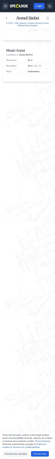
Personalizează (42, 441)
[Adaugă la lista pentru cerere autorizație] (47, 18)
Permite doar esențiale (16, 454)
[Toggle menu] (5, 6)
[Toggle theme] (50, 6)
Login (39, 6)
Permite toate (39, 454)
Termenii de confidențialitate (26, 447)
